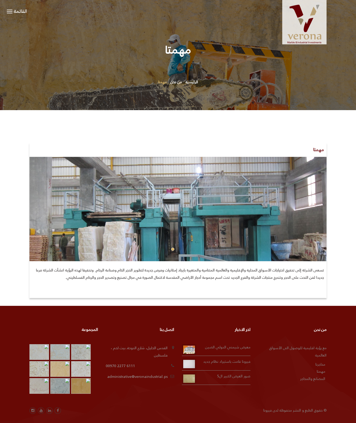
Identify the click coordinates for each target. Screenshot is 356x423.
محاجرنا (320, 364)
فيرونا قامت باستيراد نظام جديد (226, 361)
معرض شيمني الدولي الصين (227, 347)
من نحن (176, 82)
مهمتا (321, 371)
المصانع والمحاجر (312, 379)
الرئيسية (192, 82)
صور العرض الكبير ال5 (233, 376)
